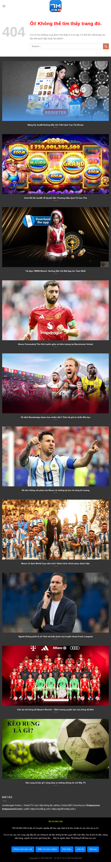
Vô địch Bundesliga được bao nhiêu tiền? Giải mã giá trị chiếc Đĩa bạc (55, 417)
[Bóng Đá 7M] (55, 6)
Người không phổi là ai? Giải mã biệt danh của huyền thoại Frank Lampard (55, 636)
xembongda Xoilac (11, 805)
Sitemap (93, 849)
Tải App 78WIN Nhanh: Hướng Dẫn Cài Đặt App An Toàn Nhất (55, 271)
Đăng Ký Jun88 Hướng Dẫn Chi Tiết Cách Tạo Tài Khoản (56, 125)
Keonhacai (79, 805)
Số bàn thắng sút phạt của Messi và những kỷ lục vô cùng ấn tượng (55, 490)
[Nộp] (106, 46)
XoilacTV (28, 805)
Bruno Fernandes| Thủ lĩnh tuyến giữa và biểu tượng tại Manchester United (55, 344)
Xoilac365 (66, 805)
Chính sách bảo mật (23, 849)
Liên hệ (80, 849)
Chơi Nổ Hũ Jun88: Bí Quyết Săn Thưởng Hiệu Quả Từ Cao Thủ (55, 198)
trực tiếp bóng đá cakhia (47, 805)
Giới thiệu (66, 849)
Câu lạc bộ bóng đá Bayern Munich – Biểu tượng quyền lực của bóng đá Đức (55, 709)
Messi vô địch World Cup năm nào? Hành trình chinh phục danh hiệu (55, 563)
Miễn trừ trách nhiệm (47, 849)
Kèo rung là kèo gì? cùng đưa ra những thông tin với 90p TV (56, 783)
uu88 (26, 809)
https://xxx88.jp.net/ (40, 809)
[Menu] (4, 6)
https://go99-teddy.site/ (63, 809)
